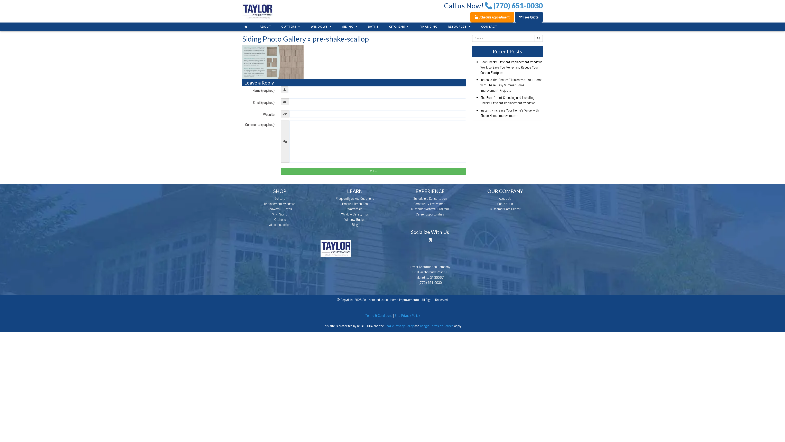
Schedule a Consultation (430, 198)
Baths (373, 26)
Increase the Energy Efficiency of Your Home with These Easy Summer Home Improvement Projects (511, 84)
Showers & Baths (280, 208)
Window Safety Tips (355, 214)
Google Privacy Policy (399, 326)
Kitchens (397, 26)
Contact (489, 26)
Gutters (288, 26)
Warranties (354, 208)
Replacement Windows (280, 203)
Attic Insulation (279, 224)
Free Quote (530, 17)
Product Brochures (355, 203)
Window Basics (354, 219)
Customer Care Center (505, 208)
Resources (457, 26)
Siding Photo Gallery (274, 38)
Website (269, 114)
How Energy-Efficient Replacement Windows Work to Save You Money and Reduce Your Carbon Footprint (511, 67)
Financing (428, 26)
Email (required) (264, 102)
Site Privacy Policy (407, 315)
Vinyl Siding (279, 214)
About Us (505, 198)
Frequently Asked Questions (355, 198)
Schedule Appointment (494, 17)
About (265, 26)
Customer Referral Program (430, 208)
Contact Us (505, 203)
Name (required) (263, 90)
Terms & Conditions (378, 315)
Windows (319, 26)
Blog (355, 224)
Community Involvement (430, 203)
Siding (347, 26)
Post (375, 171)
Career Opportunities (430, 214)
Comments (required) (260, 124)
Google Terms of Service (436, 326)
